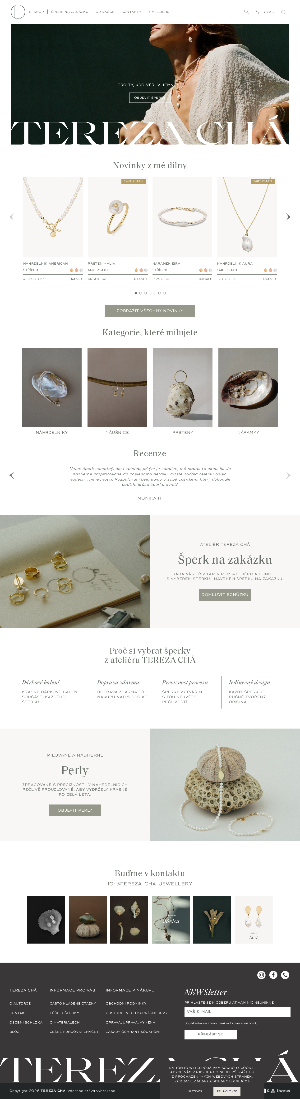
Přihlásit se (210, 1034)
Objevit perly (75, 810)
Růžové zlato (76, 270)
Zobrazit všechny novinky (150, 311)
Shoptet (284, 1090)
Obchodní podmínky (126, 1003)
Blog (14, 1032)
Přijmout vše (227, 1091)
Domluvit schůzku (225, 594)
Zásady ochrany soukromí (133, 1032)
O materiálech (65, 1022)
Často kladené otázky (73, 1003)
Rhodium (81, 270)
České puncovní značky (74, 1032)
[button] (288, 217)
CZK (268, 12)
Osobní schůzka (26, 1022)
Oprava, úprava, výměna (130, 1022)
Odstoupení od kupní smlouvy (136, 1013)
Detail (74, 279)
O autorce (20, 1003)
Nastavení (195, 1091)
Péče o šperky (64, 1013)
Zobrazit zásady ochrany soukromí (212, 1081)
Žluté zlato (72, 270)
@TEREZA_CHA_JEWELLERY (154, 884)
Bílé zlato (146, 270)
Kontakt (18, 1013)
